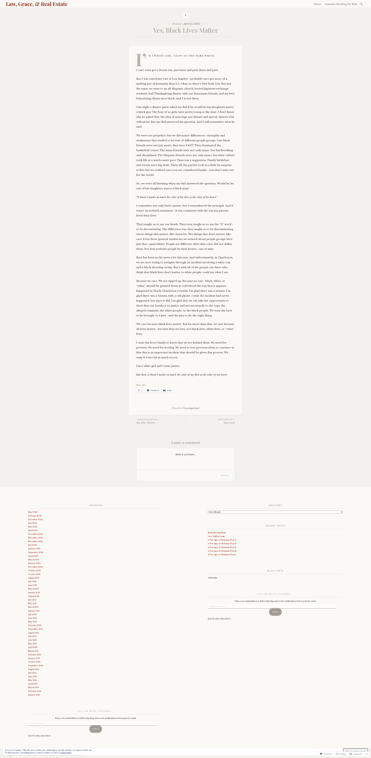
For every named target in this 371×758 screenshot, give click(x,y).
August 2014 (33, 669)
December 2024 (35, 534)
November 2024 (35, 538)
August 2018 (33, 596)
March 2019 (33, 589)
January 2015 (34, 658)
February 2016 (34, 625)
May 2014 (32, 680)
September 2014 (35, 665)
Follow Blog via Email (94, 711)
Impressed (226, 421)
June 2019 (32, 585)
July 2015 (32, 636)
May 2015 (32, 644)
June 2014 (32, 676)
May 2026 (32, 512)
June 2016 (32, 618)
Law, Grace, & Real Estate (37, 3)
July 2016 (32, 614)
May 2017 (32, 603)
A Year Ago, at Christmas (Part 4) (222, 543)
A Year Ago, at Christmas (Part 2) (222, 551)
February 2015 (34, 655)
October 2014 (34, 662)
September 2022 (35, 552)
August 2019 (33, 578)
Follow (96, 729)
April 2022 (33, 556)
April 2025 (33, 530)
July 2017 (32, 600)
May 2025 (32, 527)
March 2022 (33, 560)
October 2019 (34, 574)
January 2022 (34, 563)
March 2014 (33, 687)
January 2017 (34, 611)
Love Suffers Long (216, 536)
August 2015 (33, 633)
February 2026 (35, 516)
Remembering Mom (217, 533)
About (317, 4)
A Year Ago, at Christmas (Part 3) (222, 547)
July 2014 (32, 673)
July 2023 (32, 545)
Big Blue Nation (147, 421)
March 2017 (33, 607)
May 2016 (32, 622)
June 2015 (32, 640)
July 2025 (32, 523)
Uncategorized (191, 408)
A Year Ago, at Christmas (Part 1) (222, 554)
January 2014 (34, 695)
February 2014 (34, 691)
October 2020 (34, 570)
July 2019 (32, 581)
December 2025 (35, 519)
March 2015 (33, 651)
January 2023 (34, 549)
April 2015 (32, 647)
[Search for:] (361, 4)
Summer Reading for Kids (341, 4)
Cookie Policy (65, 753)
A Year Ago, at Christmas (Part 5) (222, 540)
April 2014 (32, 684)
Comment (224, 475)
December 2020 (35, 567)
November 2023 (35, 541)
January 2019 (34, 592)
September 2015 (35, 629)
